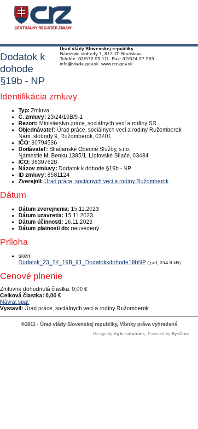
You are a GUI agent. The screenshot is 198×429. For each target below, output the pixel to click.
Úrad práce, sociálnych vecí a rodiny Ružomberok (106, 181)
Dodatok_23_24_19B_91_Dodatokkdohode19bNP (82, 262)
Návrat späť (14, 302)
